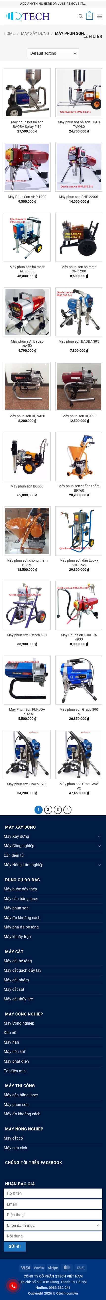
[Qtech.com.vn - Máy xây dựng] (39, 16)
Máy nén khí (14, 1051)
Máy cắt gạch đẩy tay (22, 970)
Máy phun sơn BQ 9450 (27, 416)
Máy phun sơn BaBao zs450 (27, 343)
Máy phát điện (16, 1061)
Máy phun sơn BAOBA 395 (79, 341)
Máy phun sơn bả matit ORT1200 (79, 269)
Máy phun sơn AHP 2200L (79, 197)
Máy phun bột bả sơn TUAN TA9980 (79, 124)
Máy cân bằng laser (21, 898)
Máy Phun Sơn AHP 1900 (27, 197)
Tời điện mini (15, 1071)
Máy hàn (11, 1042)
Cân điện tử (14, 855)
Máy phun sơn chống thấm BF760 (78, 488)
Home (9, 33)
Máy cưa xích (15, 1148)
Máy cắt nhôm (16, 980)
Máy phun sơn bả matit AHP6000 (27, 269)
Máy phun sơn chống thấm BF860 (27, 562)
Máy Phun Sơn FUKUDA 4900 (79, 637)
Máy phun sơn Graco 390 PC (79, 711)
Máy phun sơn (16, 908)
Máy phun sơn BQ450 (78, 416)
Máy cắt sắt (14, 989)
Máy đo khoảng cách (22, 917)
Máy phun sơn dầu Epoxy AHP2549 (79, 562)
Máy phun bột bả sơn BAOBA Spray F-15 (27, 124)
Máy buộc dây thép (20, 889)
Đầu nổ (10, 1032)
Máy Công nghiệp (19, 845)
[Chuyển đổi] (99, 836)
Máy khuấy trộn (17, 936)
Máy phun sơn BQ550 (27, 486)
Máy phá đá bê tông (21, 927)
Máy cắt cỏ (13, 1138)
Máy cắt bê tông (18, 961)
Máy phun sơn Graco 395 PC (79, 786)
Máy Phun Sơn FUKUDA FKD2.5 (27, 711)
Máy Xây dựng (35, 33)
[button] (81, 16)
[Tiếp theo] (67, 810)
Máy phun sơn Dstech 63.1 (27, 635)
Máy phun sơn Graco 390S (27, 784)
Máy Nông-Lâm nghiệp (23, 864)
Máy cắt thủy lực (18, 999)
